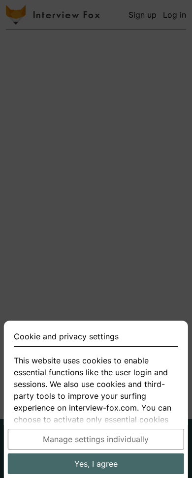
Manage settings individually (96, 439)
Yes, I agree (96, 464)
